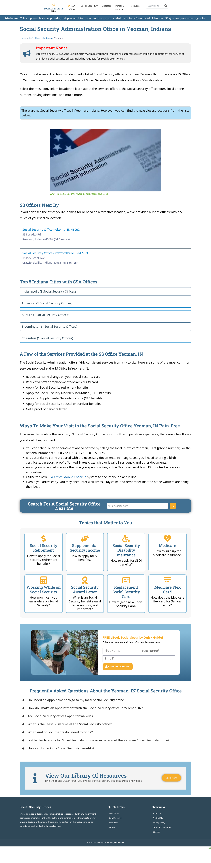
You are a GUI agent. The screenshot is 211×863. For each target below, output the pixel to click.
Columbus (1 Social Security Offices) (47, 338)
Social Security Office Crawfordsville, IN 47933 (55, 253)
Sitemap (156, 832)
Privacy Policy (159, 822)
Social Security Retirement (43, 548)
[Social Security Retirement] (43, 538)
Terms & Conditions (162, 827)
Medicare (106, 5)
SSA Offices (71, 7)
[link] (55, 134)
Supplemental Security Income (85, 548)
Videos (112, 827)
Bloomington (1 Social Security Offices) (49, 326)
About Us (157, 813)
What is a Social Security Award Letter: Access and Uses (95, 134)
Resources (135, 5)
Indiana (47, 37)
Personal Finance (119, 7)
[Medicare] (167, 538)
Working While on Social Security (44, 589)
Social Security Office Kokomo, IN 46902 (51, 229)
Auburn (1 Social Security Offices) (45, 315)
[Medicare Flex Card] (167, 580)
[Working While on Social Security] (43, 580)
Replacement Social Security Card (126, 592)
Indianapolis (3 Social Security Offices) (49, 291)
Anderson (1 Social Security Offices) (47, 303)
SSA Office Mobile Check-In (67, 477)
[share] (155, 132)
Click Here (171, 777)
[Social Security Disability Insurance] (126, 538)
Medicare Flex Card (167, 589)
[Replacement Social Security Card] (126, 580)
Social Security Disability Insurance (126, 550)
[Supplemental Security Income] (85, 538)
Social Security (88, 5)
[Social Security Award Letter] (85, 580)
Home (23, 37)
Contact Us (158, 818)
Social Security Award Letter (85, 589)
